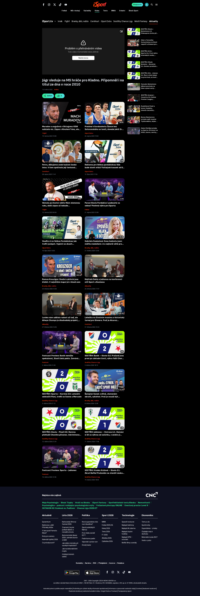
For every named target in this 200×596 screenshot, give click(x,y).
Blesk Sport (133, 11)
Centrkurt (45, 171)
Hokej (56, 89)
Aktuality (88, 286)
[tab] (49, 21)
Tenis (105, 11)
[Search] (151, 4)
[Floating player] (121, 31)
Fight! (44, 133)
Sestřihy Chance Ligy (92, 362)
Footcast (45, 362)
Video (97, 11)
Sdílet (49, 96)
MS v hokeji (75, 11)
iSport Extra (89, 133)
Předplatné (137, 5)
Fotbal (64, 11)
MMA (113, 11)
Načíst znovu (83, 58)
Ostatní (122, 11)
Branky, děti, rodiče (92, 248)
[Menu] (156, 4)
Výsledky (87, 11)
